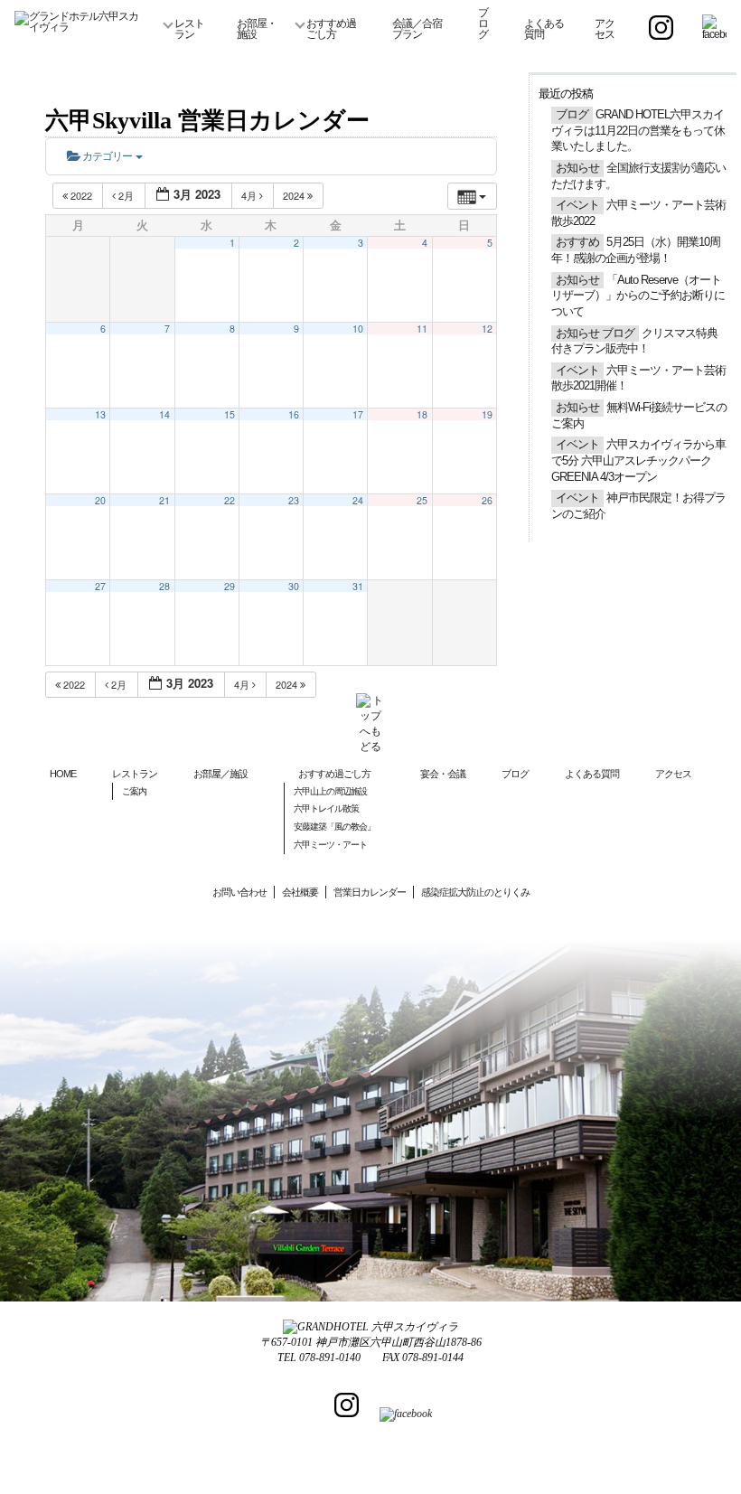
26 (487, 500)
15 (229, 414)
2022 (81, 195)
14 (164, 414)
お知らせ (577, 168)
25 (422, 500)
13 (100, 414)
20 (100, 500)
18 (422, 414)
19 (487, 414)
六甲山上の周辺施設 (330, 791)
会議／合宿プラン (417, 29)
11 (422, 328)
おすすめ (577, 242)
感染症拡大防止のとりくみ (475, 892)
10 (357, 328)
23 (293, 500)
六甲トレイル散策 (326, 808)
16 (293, 414)
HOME (63, 773)
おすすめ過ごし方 (331, 29)
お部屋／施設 (220, 773)
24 (357, 500)
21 (164, 500)
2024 (295, 195)
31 (357, 586)
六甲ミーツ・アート (330, 845)
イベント (577, 205)
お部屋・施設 (257, 29)
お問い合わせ (239, 892)
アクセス (604, 29)
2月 (126, 195)
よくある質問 (544, 29)
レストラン (189, 29)
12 (487, 328)
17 (357, 414)
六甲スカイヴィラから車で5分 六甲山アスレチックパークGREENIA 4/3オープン (638, 460)
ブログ (483, 23)
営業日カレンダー (369, 892)
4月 (250, 195)
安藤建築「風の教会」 (334, 827)
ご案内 (134, 791)
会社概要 (300, 892)
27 (100, 586)
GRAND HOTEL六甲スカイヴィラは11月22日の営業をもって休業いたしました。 (638, 130)
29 (229, 586)
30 (293, 586)
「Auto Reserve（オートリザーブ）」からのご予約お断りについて (638, 296)
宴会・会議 (442, 773)
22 (229, 500)
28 (164, 586)
